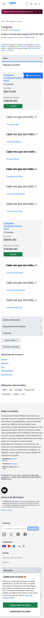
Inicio (3, 21)
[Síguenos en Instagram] (5, 534)
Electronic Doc (6, 374)
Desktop (4, 359)
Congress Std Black (14, 176)
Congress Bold (12, 159)
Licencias (7, 333)
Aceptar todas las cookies (20, 605)
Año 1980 (18, 390)
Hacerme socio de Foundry (12, 558)
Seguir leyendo (6, 510)
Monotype (10, 21)
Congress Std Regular (15, 193)
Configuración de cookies (20, 611)
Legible (16, 394)
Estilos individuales (11, 319)
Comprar (13, 106)
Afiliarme (6, 562)
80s (11, 390)
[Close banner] (39, 11)
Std (23, 394)
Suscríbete (33, 528)
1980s (4, 390)
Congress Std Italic (14, 211)
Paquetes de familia (11, 64)
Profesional (6, 394)
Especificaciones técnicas (14, 326)
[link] (35, 4)
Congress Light (12, 124)
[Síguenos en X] (12, 534)
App (2, 367)
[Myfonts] (12, 5)
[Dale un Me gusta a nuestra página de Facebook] (26, 534)
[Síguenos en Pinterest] (19, 534)
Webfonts (4, 363)
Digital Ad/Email (7, 371)
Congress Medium (14, 141)
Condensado (29, 390)
